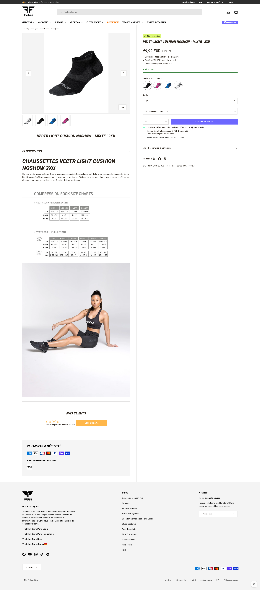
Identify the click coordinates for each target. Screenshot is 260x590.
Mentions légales (206, 580)
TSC (124, 550)
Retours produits (129, 508)
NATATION (27, 22)
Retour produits (181, 580)
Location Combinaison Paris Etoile (137, 519)
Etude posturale (129, 524)
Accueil (25, 29)
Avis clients (127, 545)
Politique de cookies (231, 580)
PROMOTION (112, 22)
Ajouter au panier (204, 122)
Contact (193, 580)
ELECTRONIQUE (94, 22)
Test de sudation (129, 529)
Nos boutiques (188, 2)
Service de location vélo (132, 498)
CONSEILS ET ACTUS (156, 22)
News (201, 2)
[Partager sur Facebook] (159, 158)
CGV (217, 580)
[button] (236, 12)
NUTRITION (75, 22)
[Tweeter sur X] (154, 158)
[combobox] (129, 12)
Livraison (126, 503)
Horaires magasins (130, 513)
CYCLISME (43, 22)
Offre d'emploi (128, 539)
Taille (145, 95)
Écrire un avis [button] (92, 423)
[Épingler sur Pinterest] (165, 158)
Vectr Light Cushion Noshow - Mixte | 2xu (44, 29)
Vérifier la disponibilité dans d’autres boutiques (165, 137)
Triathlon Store (33, 580)
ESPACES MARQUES (131, 22)
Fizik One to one (129, 534)
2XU (144, 166)
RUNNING (59, 22)
